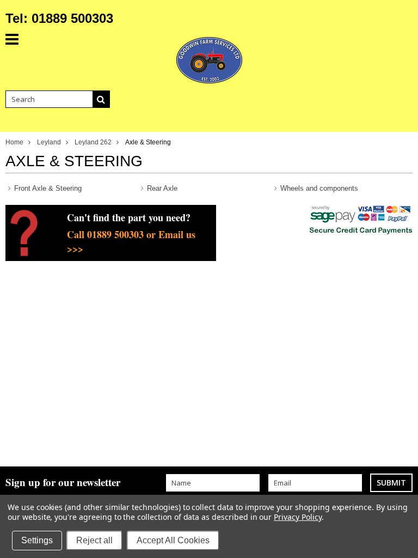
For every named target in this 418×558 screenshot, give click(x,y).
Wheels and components (319, 188)
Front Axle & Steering (48, 188)
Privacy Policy (297, 517)
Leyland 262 (93, 142)
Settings (37, 540)
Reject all (94, 540)
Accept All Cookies (173, 540)
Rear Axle (162, 188)
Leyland (49, 142)
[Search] (101, 99)
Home (14, 142)
